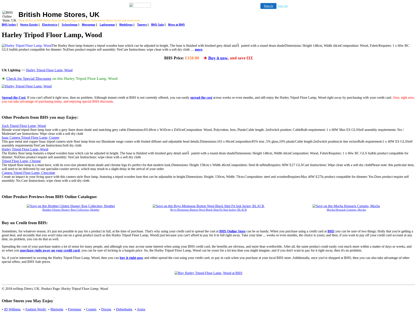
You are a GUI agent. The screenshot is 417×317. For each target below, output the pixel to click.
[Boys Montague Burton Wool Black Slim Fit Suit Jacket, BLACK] (209, 206)
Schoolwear (70, 24)
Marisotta (56, 309)
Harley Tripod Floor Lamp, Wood (49, 70)
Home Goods (29, 24)
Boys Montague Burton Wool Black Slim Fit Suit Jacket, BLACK (208, 209)
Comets (91, 309)
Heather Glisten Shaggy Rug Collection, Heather (70, 209)
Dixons (106, 309)
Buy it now (218, 58)
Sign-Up (282, 6)
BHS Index (9, 24)
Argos (141, 309)
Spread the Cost (13, 97)
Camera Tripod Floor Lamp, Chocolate (28, 173)
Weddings (126, 24)
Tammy (142, 24)
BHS (331, 231)
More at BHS (176, 24)
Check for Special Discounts (28, 78)
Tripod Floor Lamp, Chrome (21, 161)
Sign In (268, 6)
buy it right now (131, 258)
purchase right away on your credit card (50, 250)
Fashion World (35, 309)
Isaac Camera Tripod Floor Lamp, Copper (30, 137)
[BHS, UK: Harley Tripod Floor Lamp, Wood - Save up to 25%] (27, 86)
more (198, 49)
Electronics (49, 24)
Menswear (88, 24)
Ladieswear (107, 24)
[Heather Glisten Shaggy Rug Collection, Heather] (71, 206)
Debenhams (124, 309)
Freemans (74, 309)
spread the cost (201, 97)
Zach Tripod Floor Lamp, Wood (24, 126)
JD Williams (12, 309)
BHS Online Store (232, 231)
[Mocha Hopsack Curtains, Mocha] (346, 206)
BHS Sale (157, 24)
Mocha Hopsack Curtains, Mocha (346, 209)
